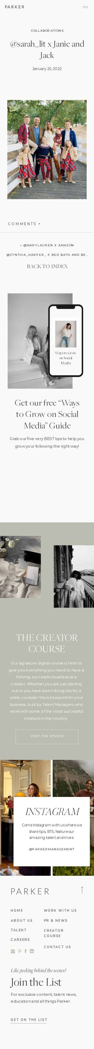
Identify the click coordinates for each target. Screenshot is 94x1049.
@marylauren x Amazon (48, 245)
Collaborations (47, 31)
